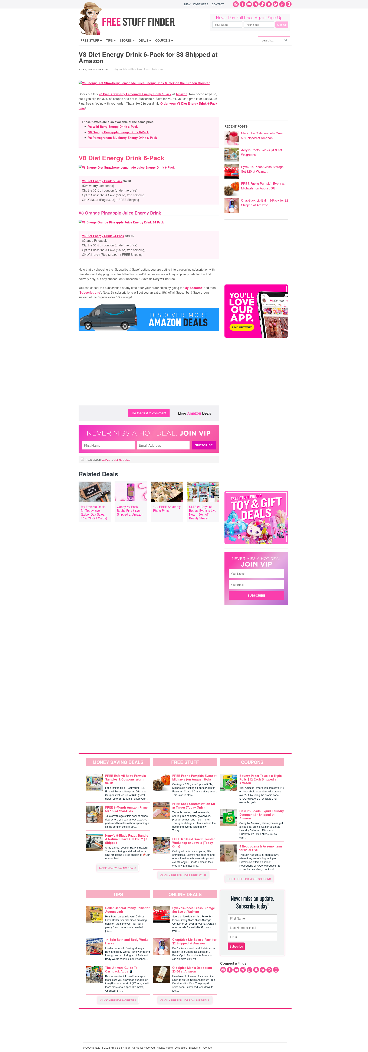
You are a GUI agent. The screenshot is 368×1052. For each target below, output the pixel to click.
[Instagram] (236, 4)
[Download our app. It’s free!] (256, 336)
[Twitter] (275, 4)
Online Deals (122, 459)
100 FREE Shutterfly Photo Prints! (167, 508)
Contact (218, 4)
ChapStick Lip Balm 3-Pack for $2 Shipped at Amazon (264, 202)
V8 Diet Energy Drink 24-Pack (103, 236)
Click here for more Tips (118, 1000)
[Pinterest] (282, 4)
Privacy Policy (165, 1047)
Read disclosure (153, 69)
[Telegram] (256, 4)
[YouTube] (249, 4)
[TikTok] (262, 4)
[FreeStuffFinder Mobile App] (289, 4)
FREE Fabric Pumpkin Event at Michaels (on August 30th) (263, 185)
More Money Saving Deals (117, 868)
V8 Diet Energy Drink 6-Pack (102, 181)
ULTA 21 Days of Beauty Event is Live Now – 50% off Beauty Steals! (202, 512)
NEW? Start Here (196, 4)
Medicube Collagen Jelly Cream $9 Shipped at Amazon (263, 135)
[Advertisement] (149, 371)
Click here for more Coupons (249, 879)
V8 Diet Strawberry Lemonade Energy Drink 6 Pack (135, 94)
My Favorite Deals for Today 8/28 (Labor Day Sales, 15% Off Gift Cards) (94, 512)
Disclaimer (195, 1047)
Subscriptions (90, 292)
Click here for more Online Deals (185, 1000)
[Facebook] (242, 4)
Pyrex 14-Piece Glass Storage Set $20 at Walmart (262, 168)
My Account (193, 288)
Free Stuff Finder (136, 22)
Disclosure (181, 1047)
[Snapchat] (269, 4)
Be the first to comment (149, 413)
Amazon (181, 94)
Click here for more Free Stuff (183, 875)
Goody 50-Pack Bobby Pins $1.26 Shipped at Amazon (130, 510)
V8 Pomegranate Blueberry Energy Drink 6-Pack (122, 137)
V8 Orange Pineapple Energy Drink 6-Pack (118, 132)
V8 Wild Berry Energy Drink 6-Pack (113, 126)
